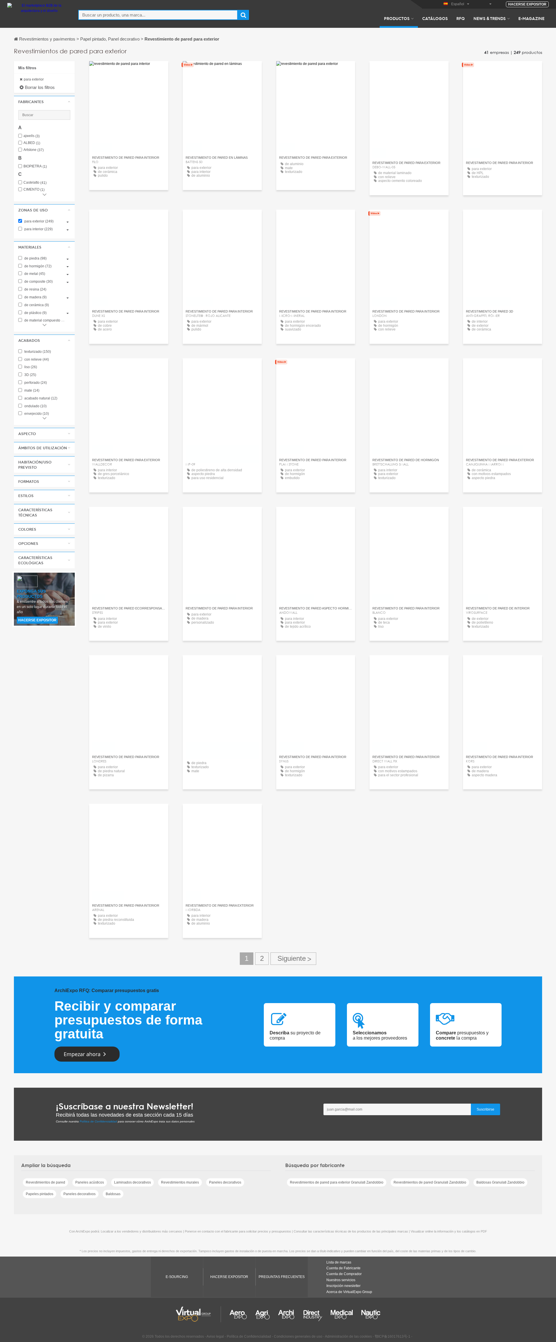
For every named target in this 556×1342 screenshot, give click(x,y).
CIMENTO (34, 189)
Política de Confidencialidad (98, 1121)
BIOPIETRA (35, 166)
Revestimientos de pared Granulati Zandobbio (430, 1182)
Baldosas (113, 1194)
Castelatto (35, 182)
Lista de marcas (338, 1262)
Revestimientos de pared (45, 1182)
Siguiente (293, 958)
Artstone (33, 150)
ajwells (31, 136)
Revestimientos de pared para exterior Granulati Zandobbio (336, 1182)
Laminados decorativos (132, 1182)
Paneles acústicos (89, 1182)
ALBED (31, 143)
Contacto (129, 70)
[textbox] (158, 15)
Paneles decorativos (225, 1182)
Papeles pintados (39, 1194)
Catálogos (435, 18)
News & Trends (489, 18)
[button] (44, 101)
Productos (396, 18)
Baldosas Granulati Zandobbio (500, 1182)
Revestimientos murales (180, 1182)
